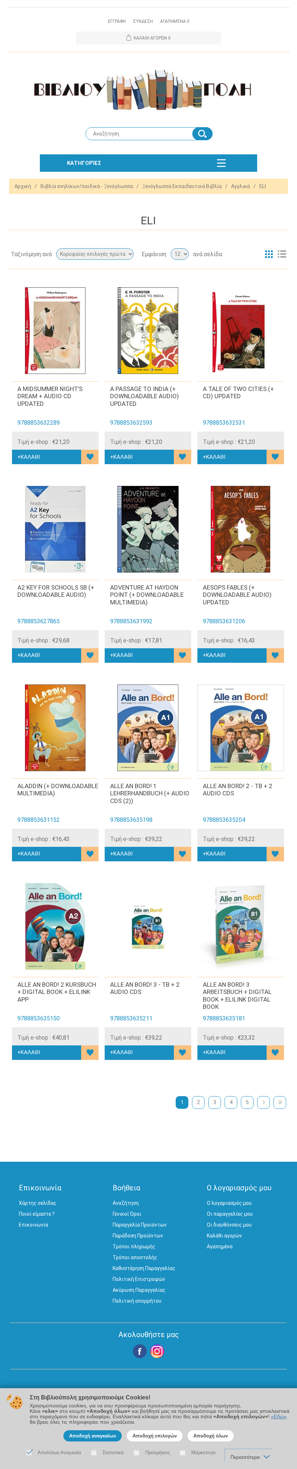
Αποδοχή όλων (210, 1436)
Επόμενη (263, 1102)
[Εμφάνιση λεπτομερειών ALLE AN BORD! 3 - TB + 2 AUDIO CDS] (148, 926)
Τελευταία (279, 1102)
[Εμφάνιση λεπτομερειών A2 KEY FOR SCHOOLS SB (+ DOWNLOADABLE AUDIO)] (55, 529)
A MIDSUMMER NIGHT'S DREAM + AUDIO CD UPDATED (50, 396)
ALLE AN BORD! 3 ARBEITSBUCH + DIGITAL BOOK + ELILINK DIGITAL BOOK (237, 995)
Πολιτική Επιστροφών (139, 1279)
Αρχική (22, 186)
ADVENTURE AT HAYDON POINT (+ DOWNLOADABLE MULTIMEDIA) (147, 595)
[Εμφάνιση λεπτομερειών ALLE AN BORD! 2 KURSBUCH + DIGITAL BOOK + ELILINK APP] (55, 926)
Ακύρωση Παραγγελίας (139, 1290)
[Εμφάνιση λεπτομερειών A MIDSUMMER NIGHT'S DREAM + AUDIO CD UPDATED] (55, 330)
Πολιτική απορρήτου (137, 1301)
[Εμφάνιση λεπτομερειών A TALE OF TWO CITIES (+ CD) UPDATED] (240, 330)
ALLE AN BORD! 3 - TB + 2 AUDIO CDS (145, 988)
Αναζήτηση (126, 1203)
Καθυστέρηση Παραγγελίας (144, 1268)
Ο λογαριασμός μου (229, 1203)
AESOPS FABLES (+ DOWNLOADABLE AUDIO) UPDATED (237, 595)
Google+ (157, 1351)
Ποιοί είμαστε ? (37, 1214)
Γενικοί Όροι (127, 1214)
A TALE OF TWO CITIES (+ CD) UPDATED (238, 392)
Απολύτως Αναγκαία (59, 1452)
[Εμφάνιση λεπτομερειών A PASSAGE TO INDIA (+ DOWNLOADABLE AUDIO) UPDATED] (148, 330)
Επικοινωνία (33, 1225)
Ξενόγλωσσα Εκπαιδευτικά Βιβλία (182, 186)
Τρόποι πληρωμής (134, 1246)
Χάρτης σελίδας (38, 1203)
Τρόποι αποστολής (135, 1257)
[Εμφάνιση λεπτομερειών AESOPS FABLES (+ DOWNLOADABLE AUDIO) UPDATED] (240, 529)
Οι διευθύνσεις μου (229, 1225)
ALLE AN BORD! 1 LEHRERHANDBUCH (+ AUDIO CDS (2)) (149, 793)
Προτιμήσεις (157, 1452)
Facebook (140, 1351)
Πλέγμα (268, 254)
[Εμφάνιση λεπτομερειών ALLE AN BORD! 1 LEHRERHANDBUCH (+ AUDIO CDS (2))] (148, 727)
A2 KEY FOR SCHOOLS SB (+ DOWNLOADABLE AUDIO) (55, 591)
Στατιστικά (113, 1452)
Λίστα (281, 254)
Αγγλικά (240, 186)
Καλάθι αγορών (224, 1236)
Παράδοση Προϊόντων (138, 1236)
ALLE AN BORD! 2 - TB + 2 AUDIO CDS (237, 789)
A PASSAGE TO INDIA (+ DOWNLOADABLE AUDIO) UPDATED (144, 396)
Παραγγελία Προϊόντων (140, 1225)
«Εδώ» (279, 1416)
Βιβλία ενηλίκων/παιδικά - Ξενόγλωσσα (87, 186)
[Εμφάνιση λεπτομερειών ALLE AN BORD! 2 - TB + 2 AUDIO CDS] (240, 727)
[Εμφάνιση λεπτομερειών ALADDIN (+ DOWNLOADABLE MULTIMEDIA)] (55, 727)
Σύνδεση (143, 21)
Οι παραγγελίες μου (230, 1214)
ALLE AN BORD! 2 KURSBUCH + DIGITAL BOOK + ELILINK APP (56, 992)
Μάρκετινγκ (203, 1452)
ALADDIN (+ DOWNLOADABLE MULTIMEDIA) (57, 789)
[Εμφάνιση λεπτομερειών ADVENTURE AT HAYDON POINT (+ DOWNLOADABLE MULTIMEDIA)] (148, 529)
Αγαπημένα (220, 1246)
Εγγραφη (117, 21)
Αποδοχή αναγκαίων (92, 1436)
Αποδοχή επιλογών (155, 1436)
